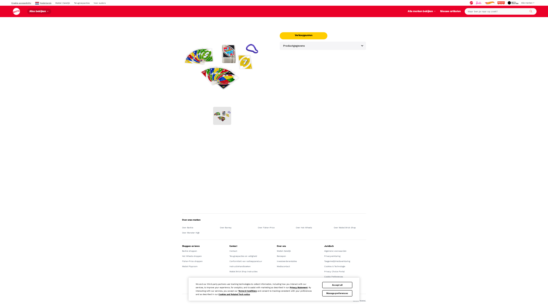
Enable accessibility (21, 3)
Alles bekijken (38, 11)
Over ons (281, 246)
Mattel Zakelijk (62, 3)
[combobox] (501, 11)
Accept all (337, 285)
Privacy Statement (299, 287)
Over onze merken (191, 220)
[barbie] (479, 3)
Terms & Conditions (247, 291)
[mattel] (472, 3)
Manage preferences (337, 293)
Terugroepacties (82, 3)
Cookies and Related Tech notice (234, 294)
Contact (233, 246)
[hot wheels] (489, 3)
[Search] (530, 11)
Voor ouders (99, 3)
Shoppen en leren (191, 246)
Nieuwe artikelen (450, 11)
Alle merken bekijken (421, 11)
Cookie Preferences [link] (333, 277)
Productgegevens (294, 45)
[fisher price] (501, 3)
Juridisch (329, 246)
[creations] (513, 3)
